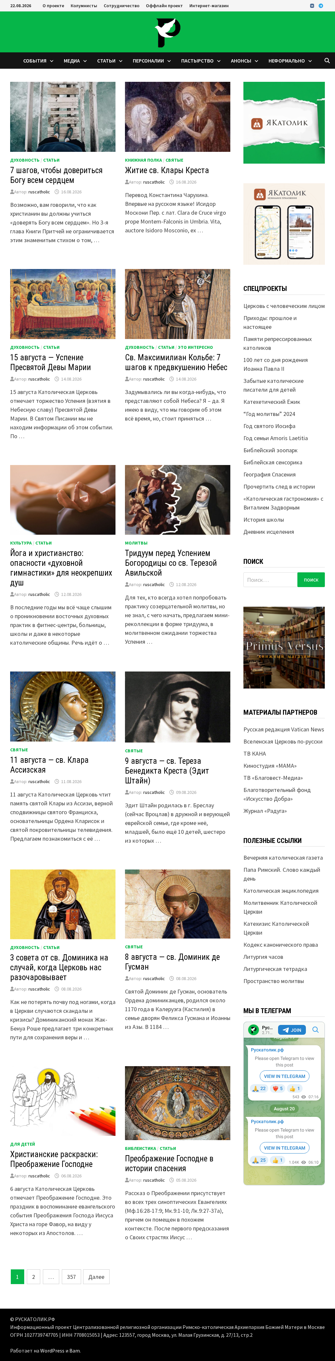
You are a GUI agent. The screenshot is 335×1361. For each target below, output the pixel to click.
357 (71, 1276)
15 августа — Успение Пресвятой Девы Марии (50, 362)
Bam (74, 1350)
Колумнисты (84, 6)
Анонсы (241, 60)
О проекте (53, 6)
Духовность (25, 160)
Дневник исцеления (268, 531)
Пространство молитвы (273, 981)
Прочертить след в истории (279, 486)
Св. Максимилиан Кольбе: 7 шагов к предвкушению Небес (176, 362)
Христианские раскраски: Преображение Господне (54, 1159)
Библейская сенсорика (272, 462)
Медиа (72, 60)
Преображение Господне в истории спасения (169, 1163)
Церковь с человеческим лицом (284, 306)
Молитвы (136, 543)
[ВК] (313, 5)
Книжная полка (143, 160)
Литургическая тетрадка (275, 969)
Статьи (106, 60)
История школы (263, 519)
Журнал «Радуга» (265, 811)
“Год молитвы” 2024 (269, 414)
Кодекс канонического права (280, 944)
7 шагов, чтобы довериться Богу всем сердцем (56, 175)
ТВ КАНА (254, 753)
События (34, 60)
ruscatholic (39, 192)
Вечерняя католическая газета (283, 857)
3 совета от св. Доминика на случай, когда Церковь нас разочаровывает (59, 967)
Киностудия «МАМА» (270, 765)
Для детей (22, 1144)
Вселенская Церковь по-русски (283, 741)
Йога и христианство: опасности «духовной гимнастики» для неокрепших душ (61, 567)
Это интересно (195, 347)
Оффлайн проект (164, 6)
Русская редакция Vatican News (283, 729)
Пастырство (197, 60)
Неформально (287, 60)
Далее (96, 1276)
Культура (21, 543)
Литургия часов (263, 956)
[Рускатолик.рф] (167, 31)
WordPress (52, 1350)
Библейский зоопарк (270, 450)
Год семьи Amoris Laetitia (275, 438)
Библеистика (140, 1148)
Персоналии (148, 60)
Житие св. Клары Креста (167, 170)
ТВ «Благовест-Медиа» (273, 777)
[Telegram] (321, 5)
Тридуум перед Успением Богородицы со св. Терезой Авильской (171, 563)
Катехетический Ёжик (271, 401)
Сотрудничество (121, 6)
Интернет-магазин (209, 6)
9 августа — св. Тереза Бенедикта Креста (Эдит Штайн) (167, 770)
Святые (174, 160)
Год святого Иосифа (269, 426)
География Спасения (269, 474)
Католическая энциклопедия (281, 890)
